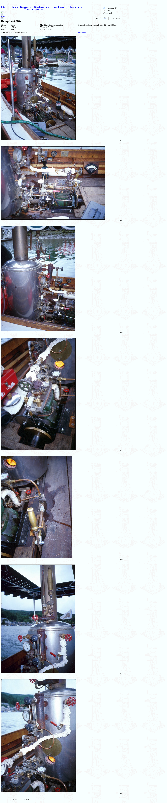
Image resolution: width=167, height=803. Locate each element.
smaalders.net (83, 32)
